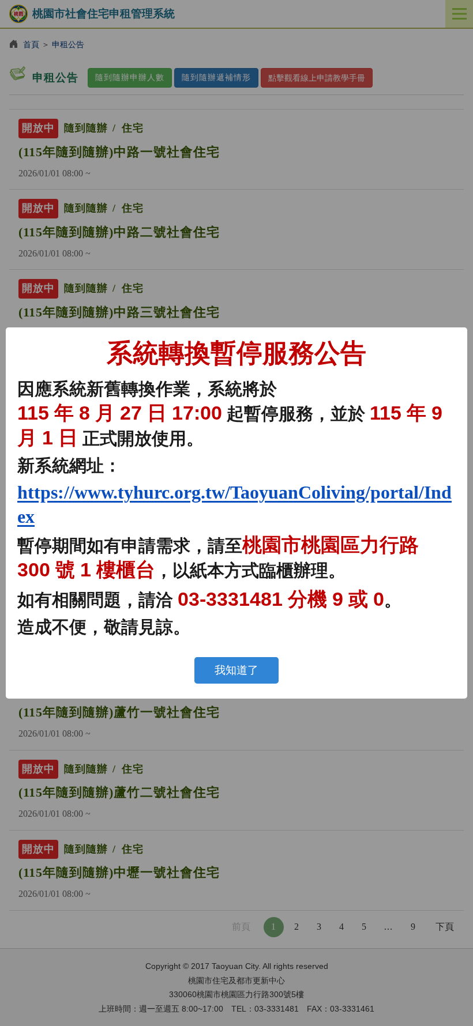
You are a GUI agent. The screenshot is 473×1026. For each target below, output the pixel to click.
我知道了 (236, 670)
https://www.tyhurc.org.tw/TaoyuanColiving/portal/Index (234, 504)
